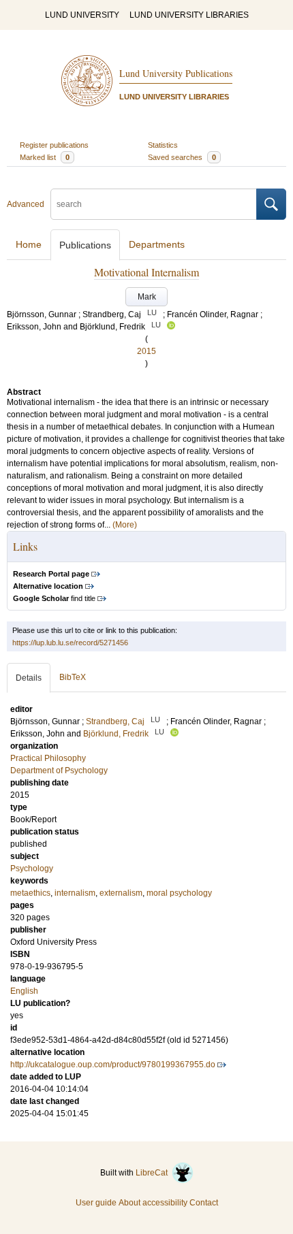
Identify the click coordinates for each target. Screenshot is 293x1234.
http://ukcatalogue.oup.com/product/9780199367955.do (112, 1064)
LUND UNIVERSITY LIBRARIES (189, 15)
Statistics (163, 145)
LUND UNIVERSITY (82, 15)
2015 (146, 351)
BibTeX (72, 677)
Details (29, 678)
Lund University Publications (175, 73)
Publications (85, 245)
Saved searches (182, 157)
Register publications (54, 145)
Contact (203, 1202)
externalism (120, 893)
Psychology (31, 868)
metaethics (30, 893)
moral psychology (179, 893)
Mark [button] (147, 297)
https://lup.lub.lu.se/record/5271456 (70, 642)
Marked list (45, 157)
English (24, 991)
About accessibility (153, 1202)
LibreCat (154, 1173)
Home (29, 244)
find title (54, 598)
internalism (75, 893)
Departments (157, 244)
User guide (96, 1202)
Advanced (25, 204)
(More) (124, 525)
